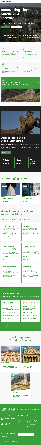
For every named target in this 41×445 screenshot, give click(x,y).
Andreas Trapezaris (8, 198)
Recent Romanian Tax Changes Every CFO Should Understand (20, 395)
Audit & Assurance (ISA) (9, 266)
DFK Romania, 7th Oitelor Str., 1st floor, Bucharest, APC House (33, 421)
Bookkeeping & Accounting (27, 267)
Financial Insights (13, 376)
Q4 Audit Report (7, 423)
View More (5, 201)
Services (20, 422)
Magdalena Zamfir (28, 198)
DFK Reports (4, 347)
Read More (5, 239)
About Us (20, 418)
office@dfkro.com (32, 426)
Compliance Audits (8, 246)
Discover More (5, 152)
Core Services (13, 35)
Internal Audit (27, 226)
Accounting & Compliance (9, 418)
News (19, 424)
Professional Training (9, 226)
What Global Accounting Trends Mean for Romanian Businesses (10, 368)
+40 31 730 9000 (32, 424)
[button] (39, 1)
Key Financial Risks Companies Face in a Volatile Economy (28, 368)
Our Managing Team (33, 35)
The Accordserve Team (24, 348)
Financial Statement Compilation (29, 247)
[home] (6, 1)
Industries (20, 420)
